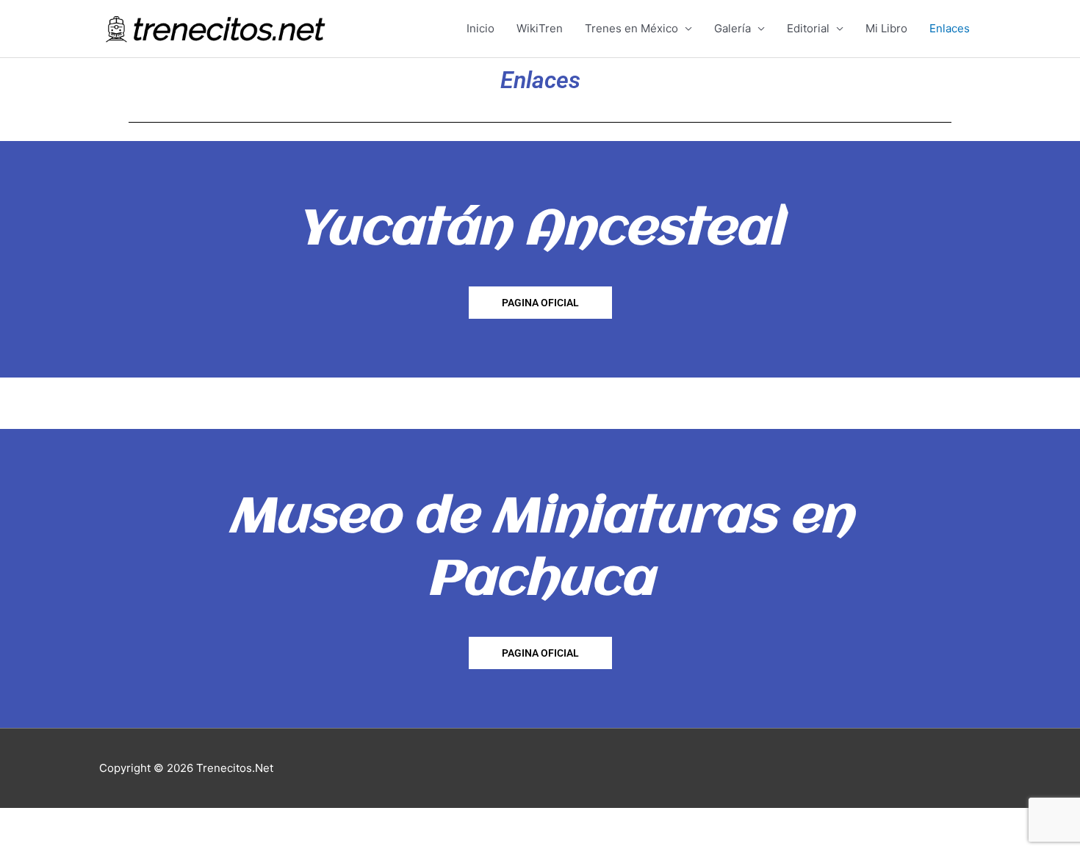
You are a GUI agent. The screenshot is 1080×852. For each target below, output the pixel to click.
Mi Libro (886, 28)
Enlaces (949, 28)
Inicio (480, 28)
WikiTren (539, 28)
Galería (732, 28)
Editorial (808, 28)
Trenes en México (631, 28)
